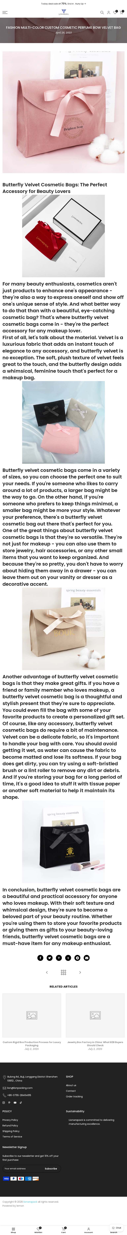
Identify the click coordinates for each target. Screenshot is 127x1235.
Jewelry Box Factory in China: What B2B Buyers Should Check (95, 1044)
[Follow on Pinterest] (9, 1103)
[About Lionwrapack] (80, 972)
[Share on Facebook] (40, 958)
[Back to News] (63, 972)
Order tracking (74, 1096)
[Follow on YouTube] (15, 1103)
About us (71, 1085)
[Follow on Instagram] (3, 1103)
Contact (71, 1091)
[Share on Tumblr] (68, 958)
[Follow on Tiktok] (21, 1103)
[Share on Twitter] (50, 958)
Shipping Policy (11, 1131)
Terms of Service (12, 1136)
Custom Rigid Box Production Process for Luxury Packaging (32, 1044)
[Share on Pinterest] (59, 958)
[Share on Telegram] (77, 958)
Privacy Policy (10, 1120)
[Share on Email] (87, 958)
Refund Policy (10, 1125)
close (7, 4)
